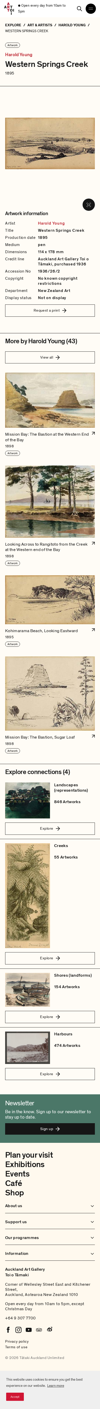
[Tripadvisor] (39, 1330)
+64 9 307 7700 (20, 1318)
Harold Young (18, 55)
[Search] (79, 9)
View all (46, 357)
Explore (46, 828)
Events (17, 1174)
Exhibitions (25, 1164)
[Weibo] (49, 1330)
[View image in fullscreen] (89, 205)
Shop (14, 1192)
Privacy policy (17, 1341)
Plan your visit (29, 1155)
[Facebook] (8, 1330)
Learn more (55, 1385)
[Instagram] (18, 1330)
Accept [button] (15, 1397)
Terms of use (16, 1347)
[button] (50, 414)
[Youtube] (29, 1330)
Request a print (47, 310)
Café (13, 1183)
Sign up (46, 1128)
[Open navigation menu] (91, 9)
